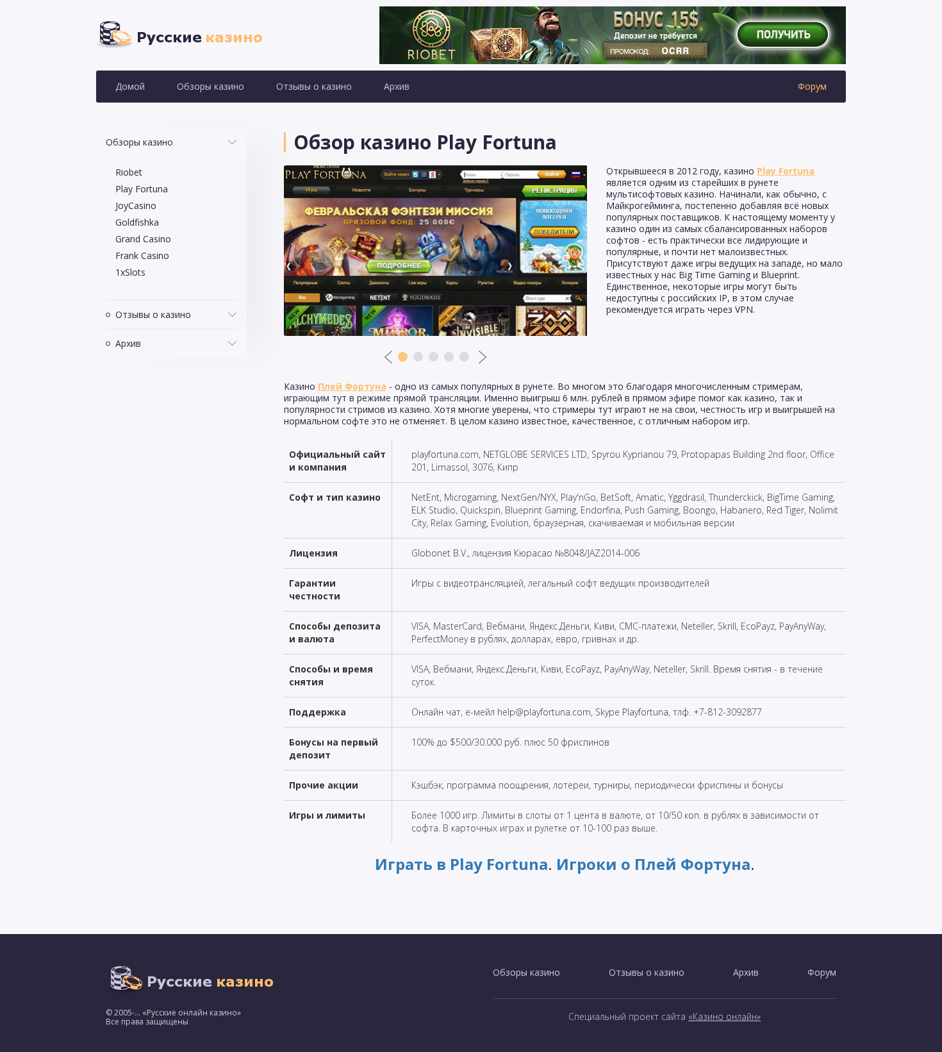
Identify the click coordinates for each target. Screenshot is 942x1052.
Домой (130, 86)
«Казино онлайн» (724, 1016)
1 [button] (403, 357)
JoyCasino (135, 205)
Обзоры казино (210, 86)
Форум (812, 86)
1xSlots (130, 272)
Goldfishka (137, 222)
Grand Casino (143, 239)
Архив (396, 86)
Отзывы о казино (314, 86)
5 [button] (464, 357)
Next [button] (482, 357)
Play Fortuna (141, 189)
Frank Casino (142, 255)
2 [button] (418, 357)
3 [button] (433, 357)
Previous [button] (388, 357)
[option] (436, 250)
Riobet (128, 172)
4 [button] (449, 357)
